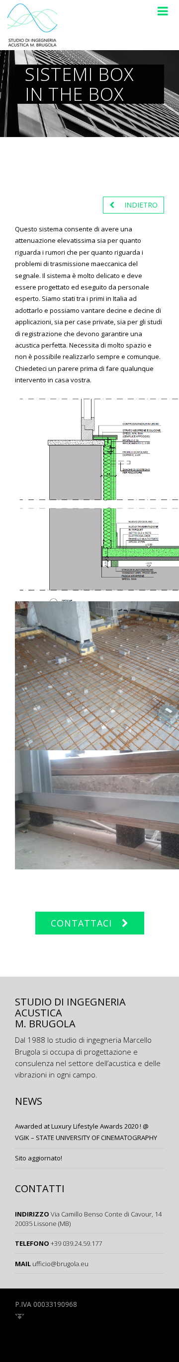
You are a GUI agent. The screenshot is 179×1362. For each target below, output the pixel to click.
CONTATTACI (81, 923)
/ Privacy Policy (108, 1304)
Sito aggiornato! (38, 1157)
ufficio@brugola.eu (60, 1263)
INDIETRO (141, 205)
